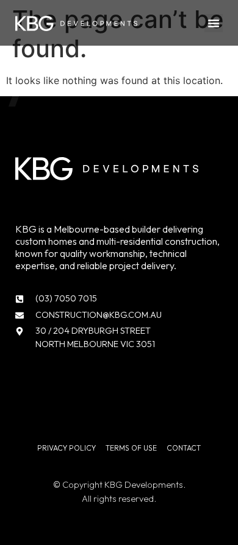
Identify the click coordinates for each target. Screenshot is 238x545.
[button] (213, 23)
